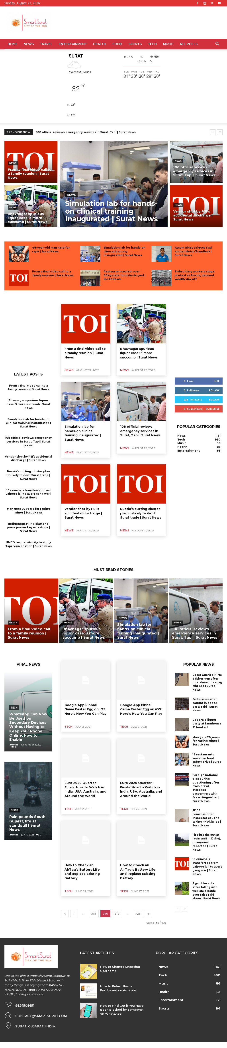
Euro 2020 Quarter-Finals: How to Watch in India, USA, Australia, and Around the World (85, 789)
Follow (214, 390)
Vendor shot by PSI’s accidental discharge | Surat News (77, 132)
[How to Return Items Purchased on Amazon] (88, 990)
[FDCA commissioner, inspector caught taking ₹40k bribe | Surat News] (182, 815)
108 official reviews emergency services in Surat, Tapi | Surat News (28, 441)
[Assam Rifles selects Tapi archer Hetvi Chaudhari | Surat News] (161, 254)
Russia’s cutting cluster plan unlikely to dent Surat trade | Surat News (28, 475)
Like (216, 381)
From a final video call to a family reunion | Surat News (52, 273)
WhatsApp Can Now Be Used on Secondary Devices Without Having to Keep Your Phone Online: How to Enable (28, 727)
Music (168, 44)
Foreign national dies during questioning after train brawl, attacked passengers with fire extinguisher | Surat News (205, 788)
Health (99, 44)
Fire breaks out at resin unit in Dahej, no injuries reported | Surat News (206, 842)
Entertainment (73, 44)
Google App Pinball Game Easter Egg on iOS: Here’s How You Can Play (85, 709)
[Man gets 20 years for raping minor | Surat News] (182, 742)
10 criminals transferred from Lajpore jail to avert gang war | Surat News (28, 494)
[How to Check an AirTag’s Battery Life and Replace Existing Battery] (85, 840)
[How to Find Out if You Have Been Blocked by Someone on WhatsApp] (88, 1010)
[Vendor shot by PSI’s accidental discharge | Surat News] (196, 206)
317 (117, 914)
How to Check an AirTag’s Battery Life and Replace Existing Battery (82, 871)
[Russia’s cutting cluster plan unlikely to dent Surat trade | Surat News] (141, 484)
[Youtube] (219, 3)
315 (93, 914)
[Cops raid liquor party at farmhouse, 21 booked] (182, 724)
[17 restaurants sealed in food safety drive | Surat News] (182, 759)
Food (117, 44)
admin (13, 744)
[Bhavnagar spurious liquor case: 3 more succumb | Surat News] (30, 206)
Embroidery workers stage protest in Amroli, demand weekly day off (195, 275)
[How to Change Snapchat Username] (88, 971)
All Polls (189, 44)
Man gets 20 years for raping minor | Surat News (206, 741)
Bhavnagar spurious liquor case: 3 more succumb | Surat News (28, 404)
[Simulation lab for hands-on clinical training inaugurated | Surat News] (114, 184)
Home (13, 44)
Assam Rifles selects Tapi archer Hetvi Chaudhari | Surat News (193, 251)
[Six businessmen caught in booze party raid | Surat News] (182, 703)
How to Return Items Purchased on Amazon (118, 988)
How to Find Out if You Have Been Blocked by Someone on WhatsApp (122, 1009)
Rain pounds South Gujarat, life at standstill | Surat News (27, 823)
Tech (152, 44)
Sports (135, 44)
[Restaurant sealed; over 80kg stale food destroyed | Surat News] (90, 278)
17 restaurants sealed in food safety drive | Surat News (206, 760)
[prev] (212, 132)
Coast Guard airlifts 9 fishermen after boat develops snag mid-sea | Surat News (207, 682)
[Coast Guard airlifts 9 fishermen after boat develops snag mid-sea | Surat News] (182, 679)
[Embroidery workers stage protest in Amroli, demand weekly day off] (161, 278)
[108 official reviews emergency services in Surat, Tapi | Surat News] (196, 162)
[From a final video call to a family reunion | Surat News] (30, 162)
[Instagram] (204, 3)
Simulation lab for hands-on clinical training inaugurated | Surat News (124, 251)
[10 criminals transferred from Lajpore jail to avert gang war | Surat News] (182, 863)
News (29, 44)
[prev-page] (65, 913)
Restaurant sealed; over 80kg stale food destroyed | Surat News (124, 275)
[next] (220, 132)
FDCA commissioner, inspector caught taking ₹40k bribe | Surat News (206, 818)
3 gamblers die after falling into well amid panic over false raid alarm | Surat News (206, 891)
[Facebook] (197, 3)
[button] (217, 44)
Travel (46, 44)
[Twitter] (212, 3)
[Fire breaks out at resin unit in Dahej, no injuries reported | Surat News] (182, 839)
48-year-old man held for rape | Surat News (51, 249)
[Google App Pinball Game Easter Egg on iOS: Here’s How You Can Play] (85, 680)
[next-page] (148, 913)
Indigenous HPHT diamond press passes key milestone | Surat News (28, 527)
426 (138, 914)
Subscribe (212, 408)
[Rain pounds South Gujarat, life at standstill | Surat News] (28, 801)
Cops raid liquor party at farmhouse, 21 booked (207, 723)
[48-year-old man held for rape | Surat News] (19, 254)
